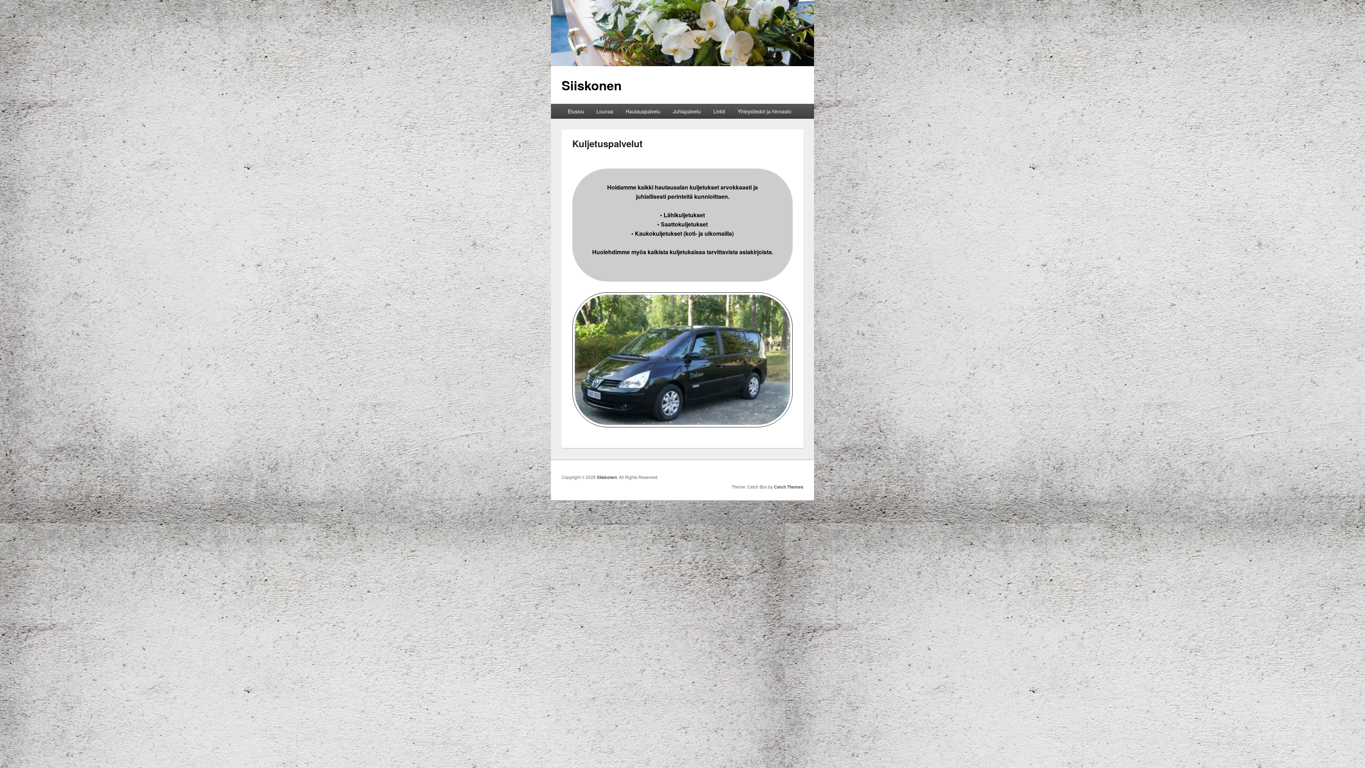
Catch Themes (788, 487)
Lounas (604, 111)
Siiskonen (592, 85)
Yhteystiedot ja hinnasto (764, 111)
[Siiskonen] (682, 64)
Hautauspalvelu (643, 111)
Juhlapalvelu (687, 111)
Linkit (719, 111)
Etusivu (576, 111)
